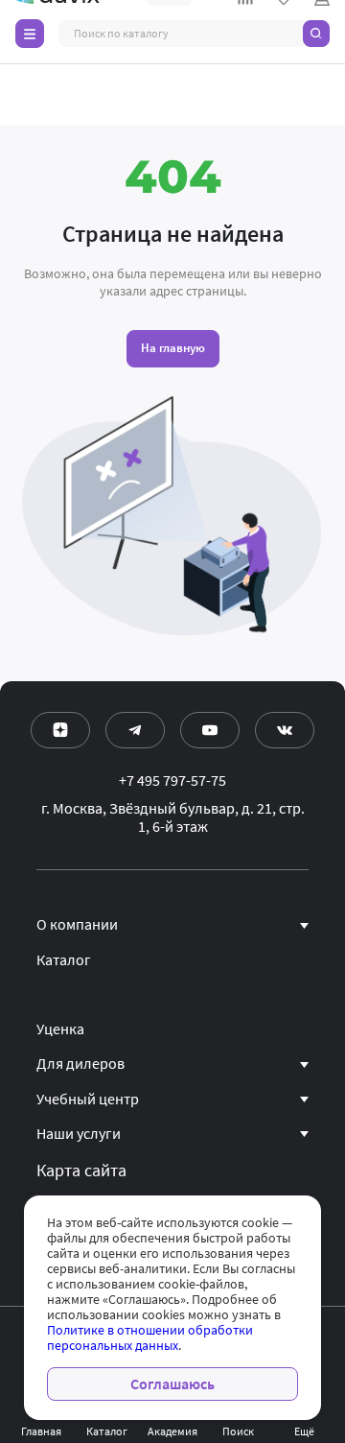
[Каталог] (29, 33)
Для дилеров (80, 1064)
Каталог (63, 960)
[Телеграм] (135, 730)
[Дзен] (60, 730)
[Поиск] (316, 33)
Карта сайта (81, 1170)
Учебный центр (87, 1099)
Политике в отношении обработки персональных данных (150, 1337)
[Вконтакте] (284, 730)
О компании (77, 924)
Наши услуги (78, 1134)
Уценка (60, 1029)
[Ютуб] (210, 730)
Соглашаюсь (172, 1384)
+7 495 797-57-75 (172, 781)
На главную (173, 348)
